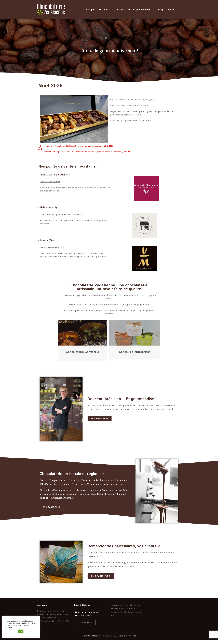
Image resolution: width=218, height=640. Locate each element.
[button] (100, 418)
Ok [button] (21, 631)
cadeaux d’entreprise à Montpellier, (152, 562)
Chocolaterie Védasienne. (101, 636)
